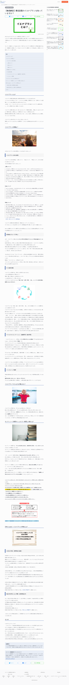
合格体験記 (26, 672)
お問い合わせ (39, 677)
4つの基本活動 (9, 71)
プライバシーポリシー (20, 677)
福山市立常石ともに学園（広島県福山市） (14, 87)
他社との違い (10, 674)
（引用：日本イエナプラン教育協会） (13, 219)
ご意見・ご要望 (46, 677)
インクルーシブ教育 (10, 76)
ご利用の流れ (42, 672)
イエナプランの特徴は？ (10, 58)
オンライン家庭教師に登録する (10, 672)
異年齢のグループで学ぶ (11, 69)
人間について (10, 62)
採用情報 (8, 677)
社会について (10, 65)
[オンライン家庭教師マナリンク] (3, 2)
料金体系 (58, 672)
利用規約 (13, 677)
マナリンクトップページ (10, 658)
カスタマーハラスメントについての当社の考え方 (59, 677)
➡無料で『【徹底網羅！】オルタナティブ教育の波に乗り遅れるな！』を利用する (22, 521)
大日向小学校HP (25, 589)
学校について (10, 67)
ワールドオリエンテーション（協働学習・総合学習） (16, 74)
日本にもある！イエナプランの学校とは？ (13, 82)
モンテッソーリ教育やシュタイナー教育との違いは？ (15, 80)
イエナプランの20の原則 (11, 60)
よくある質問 (26, 674)
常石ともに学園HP (26, 610)
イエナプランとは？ (9, 56)
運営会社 (4, 677)
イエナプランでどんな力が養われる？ (12, 78)
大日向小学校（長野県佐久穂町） (13, 85)
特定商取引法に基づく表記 (31, 677)
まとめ (7, 89)
